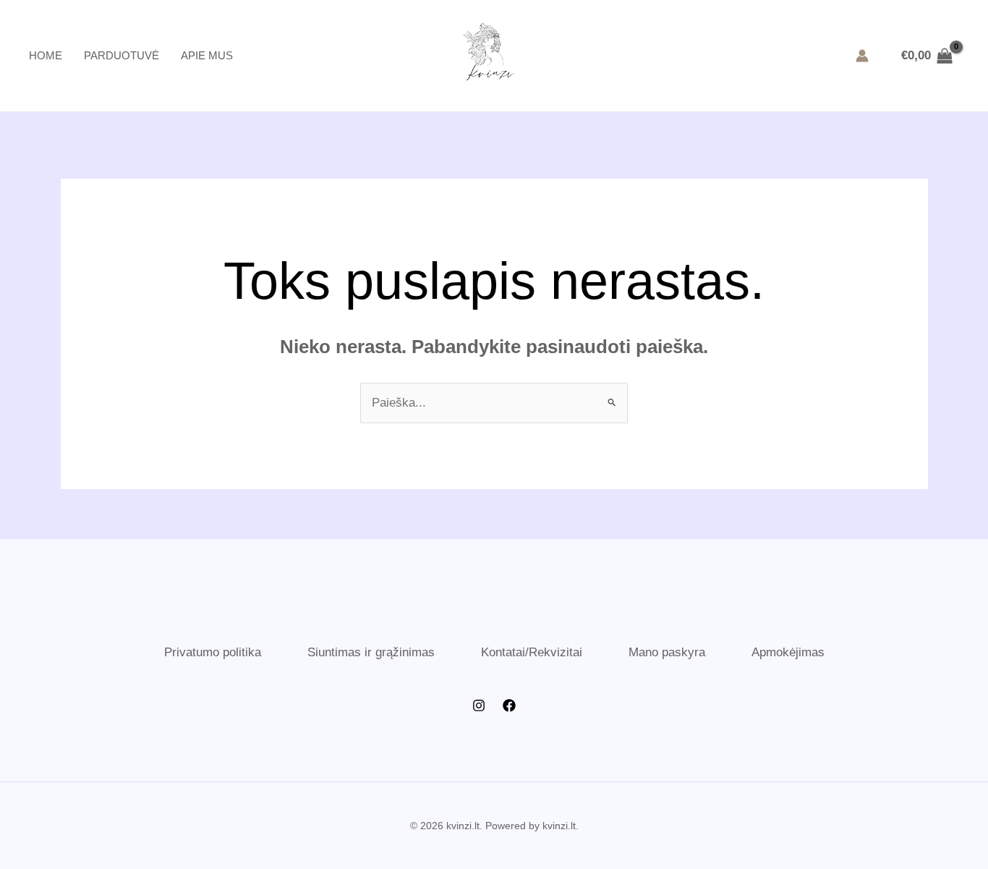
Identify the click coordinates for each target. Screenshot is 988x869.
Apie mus (207, 55)
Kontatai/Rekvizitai (531, 652)
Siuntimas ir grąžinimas (371, 652)
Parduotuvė (121, 55)
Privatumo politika (212, 652)
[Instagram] (478, 705)
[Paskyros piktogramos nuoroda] (862, 55)
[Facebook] (509, 705)
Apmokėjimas (788, 652)
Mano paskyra (667, 652)
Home (45, 55)
